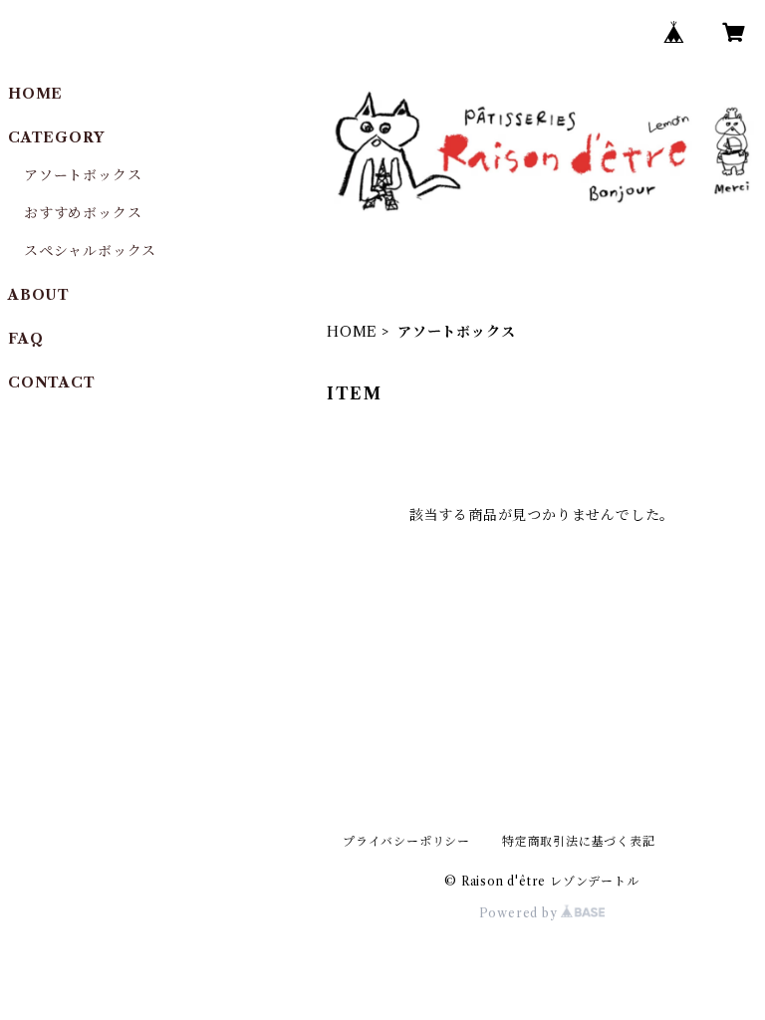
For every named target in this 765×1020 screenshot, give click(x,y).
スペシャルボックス (90, 251)
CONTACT (52, 382)
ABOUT (39, 295)
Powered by (520, 912)
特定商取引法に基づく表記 (578, 841)
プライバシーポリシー (406, 841)
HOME (352, 332)
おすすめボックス (82, 213)
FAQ (25, 339)
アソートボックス (82, 175)
